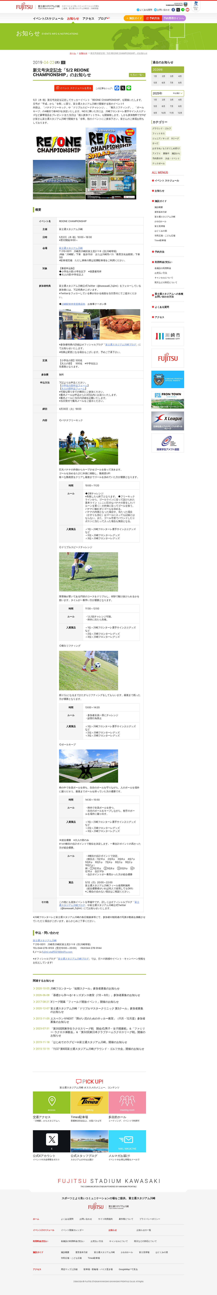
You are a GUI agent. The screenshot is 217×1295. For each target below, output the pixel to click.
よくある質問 (162, 306)
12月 (180, 113)
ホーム (73, 53)
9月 (155, 113)
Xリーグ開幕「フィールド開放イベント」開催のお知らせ (84, 1001)
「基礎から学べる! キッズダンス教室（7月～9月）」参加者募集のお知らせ (95, 995)
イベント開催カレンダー (72, 1230)
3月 (171, 76)
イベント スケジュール (167, 180)
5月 (155, 82)
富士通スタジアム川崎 (71, 248)
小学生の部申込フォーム (74, 385)
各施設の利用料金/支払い (72, 1241)
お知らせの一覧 (144, 1230)
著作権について (126, 1219)
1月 (155, 76)
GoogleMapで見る (128, 1269)
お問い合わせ (86, 1219)
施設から (176, 153)
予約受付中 (157, 158)
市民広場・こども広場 (165, 236)
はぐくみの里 (161, 231)
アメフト (156, 153)
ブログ (102, 18)
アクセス (88, 18)
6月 (163, 82)
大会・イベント (172, 158)
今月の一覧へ (137, 74)
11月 (172, 113)
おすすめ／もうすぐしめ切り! (166, 148)
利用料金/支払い (163, 261)
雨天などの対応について (166, 282)
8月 (180, 82)
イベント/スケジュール (48, 18)
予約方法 (159, 251)
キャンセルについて (164, 278)
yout (187, 10)
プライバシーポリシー (150, 1219)
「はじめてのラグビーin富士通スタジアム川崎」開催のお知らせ (88, 1042)
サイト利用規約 (105, 1219)
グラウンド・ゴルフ (161, 128)
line (183, 10)
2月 (163, 76)
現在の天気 (195, 8)
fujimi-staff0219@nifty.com (57, 951)
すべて (155, 143)
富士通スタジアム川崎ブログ (120, 344)
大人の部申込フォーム (73, 388)
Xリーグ (175, 138)
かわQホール (160, 221)
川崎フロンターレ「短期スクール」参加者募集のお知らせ (85, 988)
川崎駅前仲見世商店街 (73, 303)
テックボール (158, 163)
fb (173, 10)
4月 (180, 76)
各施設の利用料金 (163, 268)
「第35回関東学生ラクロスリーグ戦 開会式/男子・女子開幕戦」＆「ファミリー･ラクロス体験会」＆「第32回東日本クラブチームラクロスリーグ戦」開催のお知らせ (97, 1032)
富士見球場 (160, 226)
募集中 (166, 153)
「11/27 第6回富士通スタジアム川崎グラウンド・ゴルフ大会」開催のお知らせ (97, 1048)
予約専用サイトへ (174, 18)
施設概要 (159, 207)
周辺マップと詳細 (69, 1269)
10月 (163, 113)
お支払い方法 (161, 273)
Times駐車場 (160, 240)
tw (178, 10)
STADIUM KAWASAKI (109, 1181)
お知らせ (73, 18)
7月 (171, 82)
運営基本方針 (161, 212)
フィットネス (158, 133)
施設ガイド (161, 201)
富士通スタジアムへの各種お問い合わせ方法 (169, 295)
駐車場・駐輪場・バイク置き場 (98, 1269)
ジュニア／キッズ (160, 138)
